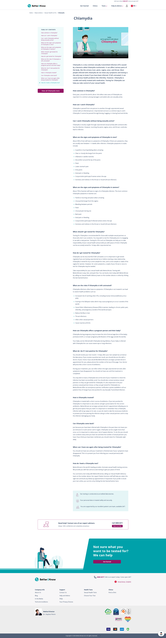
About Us (38, 592)
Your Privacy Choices (66, 602)
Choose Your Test (90, 596)
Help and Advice (64, 596)
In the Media (39, 599)
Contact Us (63, 592)
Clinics (95, 6)
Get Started (84, 6)
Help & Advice (116, 6)
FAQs (61, 599)
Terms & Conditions (41, 602)
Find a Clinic (112, 592)
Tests (104, 6)
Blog (36, 596)
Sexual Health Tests (90, 592)
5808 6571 (125, 1)
